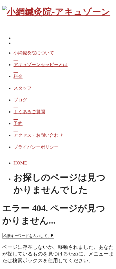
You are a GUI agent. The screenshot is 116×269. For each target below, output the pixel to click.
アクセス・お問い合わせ (38, 135)
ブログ (20, 100)
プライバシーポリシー (36, 147)
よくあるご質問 (29, 111)
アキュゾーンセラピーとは (41, 64)
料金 (18, 76)
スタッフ (23, 88)
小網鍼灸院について (34, 52)
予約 (18, 123)
